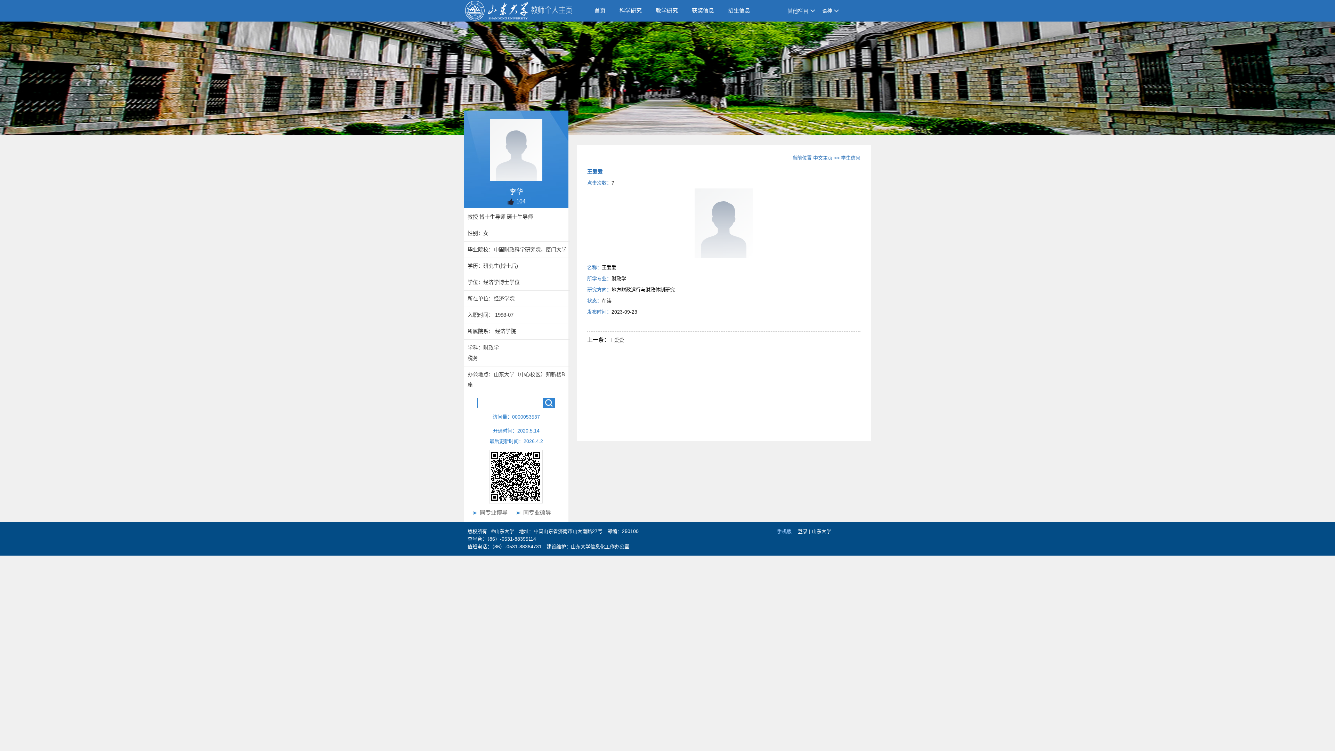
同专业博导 (494, 513)
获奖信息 (703, 11)
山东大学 (821, 531)
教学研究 (667, 11)
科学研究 (631, 11)
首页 (600, 11)
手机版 (784, 531)
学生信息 (850, 158)
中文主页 (823, 158)
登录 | (805, 531)
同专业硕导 (537, 513)
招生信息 (739, 11)
